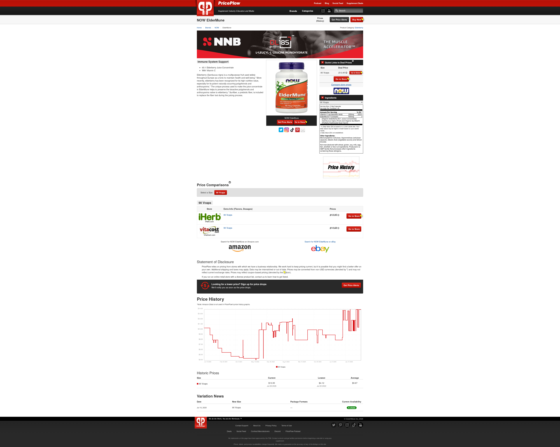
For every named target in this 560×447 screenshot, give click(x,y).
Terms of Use (286, 425)
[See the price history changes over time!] (341, 167)
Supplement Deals (355, 3)
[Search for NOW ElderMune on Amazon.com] (240, 247)
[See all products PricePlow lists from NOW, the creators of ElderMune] (341, 90)
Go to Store (355, 72)
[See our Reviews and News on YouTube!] (360, 425)
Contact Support (241, 425)
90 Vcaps (220, 192)
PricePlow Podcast (293, 431)
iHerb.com (209, 221)
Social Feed (337, 3)
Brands (293, 11)
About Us (256, 425)
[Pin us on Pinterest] (340, 425)
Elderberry (359, 27)
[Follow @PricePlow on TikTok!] (353, 425)
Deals (229, 431)
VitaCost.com (209, 235)
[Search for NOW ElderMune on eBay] (320, 248)
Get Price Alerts (339, 19)
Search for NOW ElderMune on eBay (320, 241)
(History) (320, 21)
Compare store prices (341, 84)
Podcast (317, 3)
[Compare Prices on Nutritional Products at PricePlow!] (201, 422)
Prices (320, 18)
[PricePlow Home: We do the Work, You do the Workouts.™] (206, 8)
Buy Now (356, 19)
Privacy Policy (270, 425)
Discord (277, 431)
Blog (327, 3)
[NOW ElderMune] (291, 87)
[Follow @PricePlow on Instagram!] (323, 11)
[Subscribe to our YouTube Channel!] (329, 11)
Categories (307, 10)
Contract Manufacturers (260, 431)
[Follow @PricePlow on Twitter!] (333, 425)
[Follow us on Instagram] (347, 425)
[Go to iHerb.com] (209, 216)
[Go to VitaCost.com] (209, 230)
